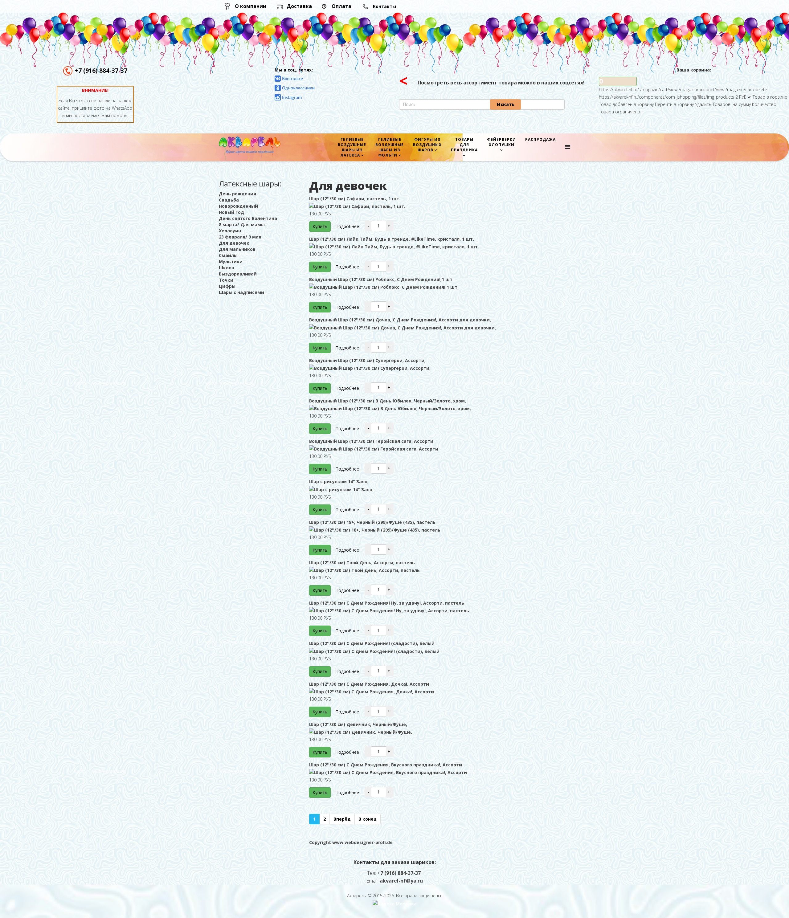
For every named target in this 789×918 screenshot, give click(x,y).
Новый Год (231, 212)
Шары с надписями (241, 292)
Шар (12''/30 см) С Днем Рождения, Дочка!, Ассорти (369, 684)
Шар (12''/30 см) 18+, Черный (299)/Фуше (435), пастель (372, 522)
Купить (320, 226)
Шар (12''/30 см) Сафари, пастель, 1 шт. (354, 199)
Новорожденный (238, 206)
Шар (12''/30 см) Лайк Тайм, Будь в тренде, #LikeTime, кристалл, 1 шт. (391, 239)
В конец (367, 819)
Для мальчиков (237, 249)
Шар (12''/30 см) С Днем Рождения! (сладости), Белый (372, 643)
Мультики (231, 261)
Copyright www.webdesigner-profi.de (351, 842)
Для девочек (234, 243)
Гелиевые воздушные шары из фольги (389, 147)
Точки (226, 280)
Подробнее (347, 226)
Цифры (227, 286)
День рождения (237, 194)
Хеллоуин (230, 231)
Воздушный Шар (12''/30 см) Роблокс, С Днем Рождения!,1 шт (380, 279)
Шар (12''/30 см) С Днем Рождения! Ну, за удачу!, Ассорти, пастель (386, 603)
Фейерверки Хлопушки (501, 142)
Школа (226, 268)
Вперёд (342, 819)
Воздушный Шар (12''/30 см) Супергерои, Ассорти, (367, 360)
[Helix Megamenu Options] (567, 146)
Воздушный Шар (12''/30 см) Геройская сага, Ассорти (371, 441)
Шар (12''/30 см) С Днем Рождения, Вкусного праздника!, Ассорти (385, 765)
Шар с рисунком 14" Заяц (338, 481)
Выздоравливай (238, 274)
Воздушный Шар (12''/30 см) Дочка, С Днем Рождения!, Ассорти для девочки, (400, 320)
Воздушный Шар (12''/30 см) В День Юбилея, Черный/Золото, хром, (387, 401)
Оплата (341, 6)
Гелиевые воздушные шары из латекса (352, 147)
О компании (250, 6)
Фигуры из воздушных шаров (427, 145)
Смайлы (228, 255)
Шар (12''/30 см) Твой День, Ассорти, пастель (362, 562)
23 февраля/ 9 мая (240, 237)
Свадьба (229, 200)
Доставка (299, 6)
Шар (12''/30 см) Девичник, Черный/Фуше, (358, 724)
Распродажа (540, 139)
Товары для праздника (464, 145)
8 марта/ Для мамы (242, 224)
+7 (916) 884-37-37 (101, 70)
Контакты (384, 6)
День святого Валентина (248, 218)
